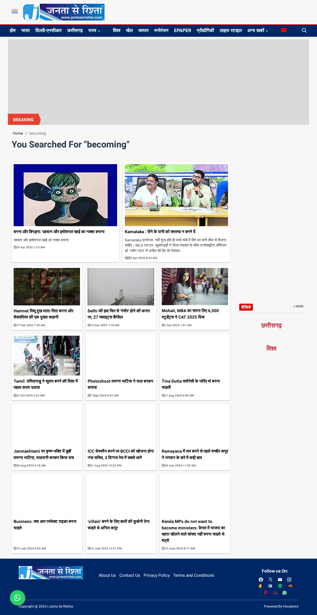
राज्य (92, 30)
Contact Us (129, 575)
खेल (129, 30)
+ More (298, 306)
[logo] (64, 12)
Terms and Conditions (193, 575)
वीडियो (246, 307)
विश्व (116, 30)
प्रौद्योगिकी (205, 30)
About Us (107, 575)
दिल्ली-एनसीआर (48, 30)
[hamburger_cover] (15, 11)
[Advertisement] (158, 76)
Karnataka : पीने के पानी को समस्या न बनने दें (160, 231)
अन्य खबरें (255, 30)
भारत (25, 30)
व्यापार (143, 30)
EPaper (182, 30)
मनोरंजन (161, 30)
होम (13, 30)
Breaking (23, 119)
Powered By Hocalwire (281, 606)
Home (18, 133)
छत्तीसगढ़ (75, 30)
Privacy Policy (157, 575)
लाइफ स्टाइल (231, 30)
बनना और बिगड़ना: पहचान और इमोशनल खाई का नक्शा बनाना (59, 231)
